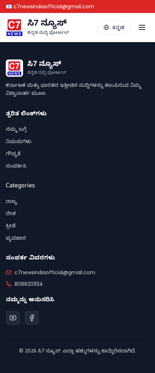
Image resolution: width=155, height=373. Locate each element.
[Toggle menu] (142, 27)
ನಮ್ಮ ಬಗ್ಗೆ (16, 130)
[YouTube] (13, 318)
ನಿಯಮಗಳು (18, 142)
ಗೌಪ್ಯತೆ (13, 154)
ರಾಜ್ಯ (11, 202)
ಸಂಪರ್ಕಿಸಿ (16, 167)
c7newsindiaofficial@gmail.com (54, 272)
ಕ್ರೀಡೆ (10, 226)
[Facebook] (32, 318)
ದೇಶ (11, 214)
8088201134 (28, 284)
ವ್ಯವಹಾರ (16, 239)
